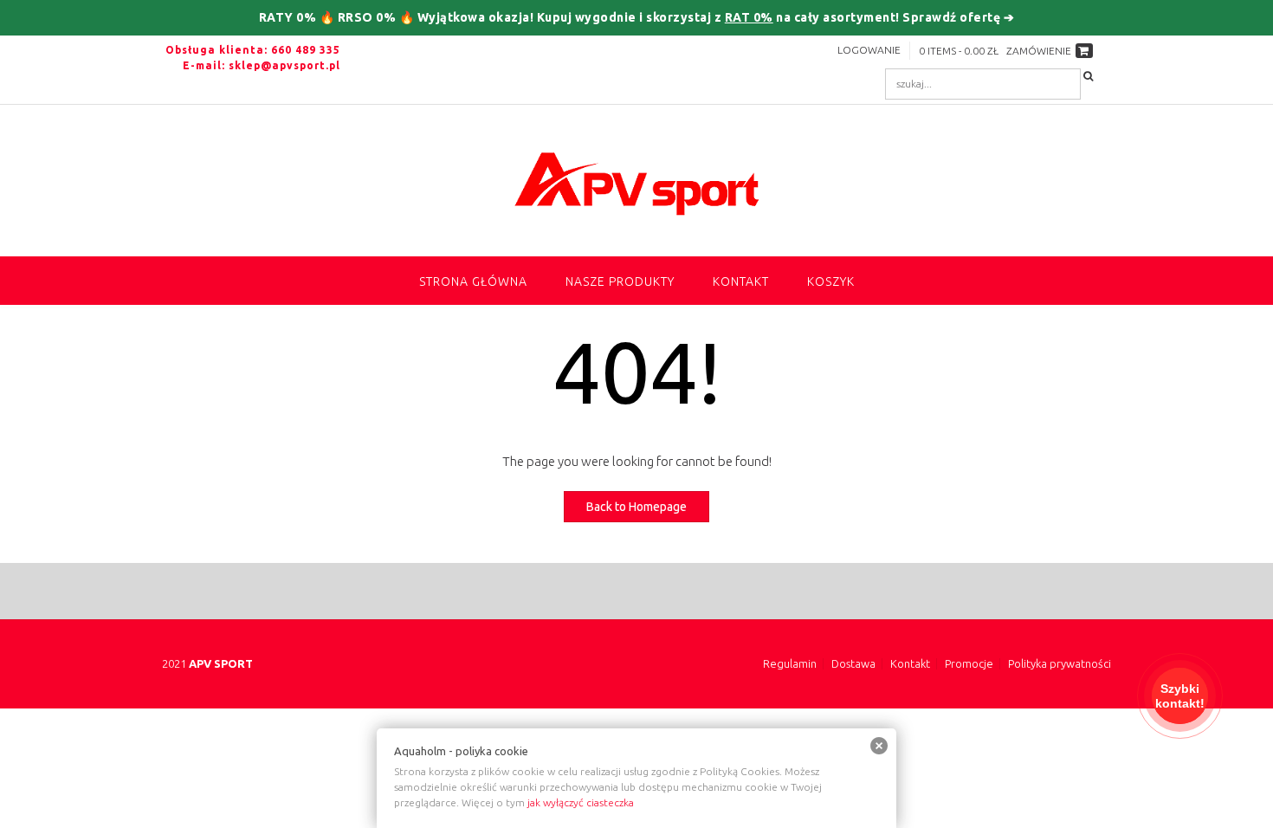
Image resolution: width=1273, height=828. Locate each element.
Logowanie (869, 49)
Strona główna (473, 281)
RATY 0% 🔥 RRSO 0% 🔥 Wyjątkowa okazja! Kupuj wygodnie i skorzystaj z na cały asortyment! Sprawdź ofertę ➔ (637, 17)
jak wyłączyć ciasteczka (580, 802)
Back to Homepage (636, 507)
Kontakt (741, 281)
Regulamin (790, 664)
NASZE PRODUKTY (620, 281)
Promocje (969, 664)
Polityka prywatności (1059, 664)
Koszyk (831, 281)
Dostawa (853, 664)
